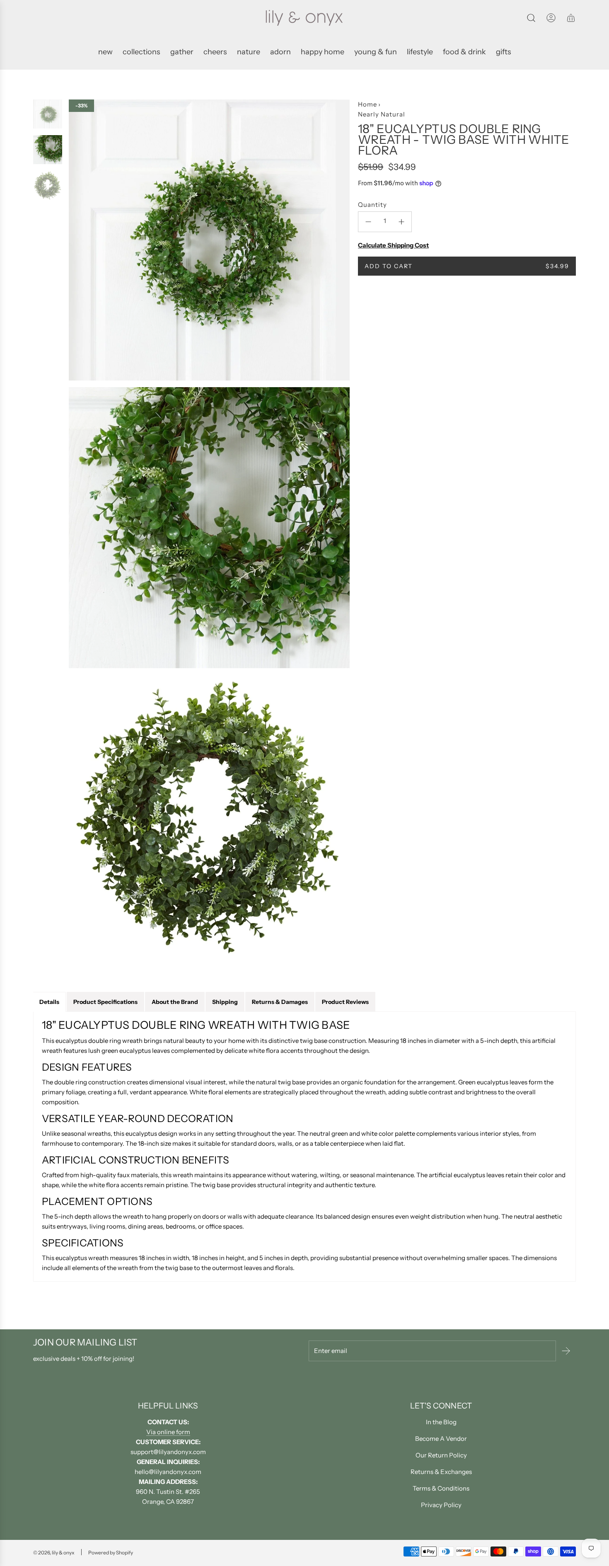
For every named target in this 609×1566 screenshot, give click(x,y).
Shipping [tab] (225, 1002)
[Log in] (551, 18)
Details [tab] (49, 1002)
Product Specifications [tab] (105, 1002)
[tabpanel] (304, 1146)
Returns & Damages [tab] (280, 1002)
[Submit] (566, 1351)
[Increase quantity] (401, 222)
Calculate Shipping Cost (393, 245)
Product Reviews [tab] (345, 1002)
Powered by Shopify (110, 1552)
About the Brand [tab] (175, 1002)
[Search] (531, 18)
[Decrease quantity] (368, 222)
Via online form (168, 1432)
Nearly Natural (381, 114)
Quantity (372, 204)
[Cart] (571, 18)
